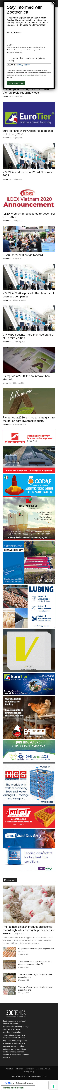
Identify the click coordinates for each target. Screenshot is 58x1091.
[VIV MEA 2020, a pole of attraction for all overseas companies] (29, 277)
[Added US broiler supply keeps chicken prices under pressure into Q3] (9, 964)
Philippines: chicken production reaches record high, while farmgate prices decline (29, 928)
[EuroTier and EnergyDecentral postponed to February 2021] (29, 114)
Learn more (26, 75)
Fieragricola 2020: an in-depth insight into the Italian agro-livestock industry (29, 419)
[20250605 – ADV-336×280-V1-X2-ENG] (29, 539)
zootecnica (7, 96)
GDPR (10, 45)
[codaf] (29, 495)
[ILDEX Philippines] (29, 761)
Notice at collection (13, 1087)
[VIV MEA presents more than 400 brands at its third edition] (29, 318)
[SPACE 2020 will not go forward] (29, 239)
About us (9, 1069)
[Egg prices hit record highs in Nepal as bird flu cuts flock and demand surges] (9, 952)
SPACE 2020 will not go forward (23, 255)
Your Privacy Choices (22, 1083)
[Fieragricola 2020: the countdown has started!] (29, 360)
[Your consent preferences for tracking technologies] (53, 1086)
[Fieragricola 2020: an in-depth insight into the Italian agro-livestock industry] (29, 401)
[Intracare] (29, 871)
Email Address (14, 32)
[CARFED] (29, 827)
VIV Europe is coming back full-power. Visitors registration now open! (26, 91)
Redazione (7, 934)
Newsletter (30, 1069)
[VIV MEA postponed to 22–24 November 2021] (29, 156)
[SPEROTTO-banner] (29, 472)
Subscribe (19, 1069)
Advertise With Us (43, 1069)
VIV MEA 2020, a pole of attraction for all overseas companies (28, 295)
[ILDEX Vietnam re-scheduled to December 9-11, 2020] (29, 197)
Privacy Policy (29, 1072)
